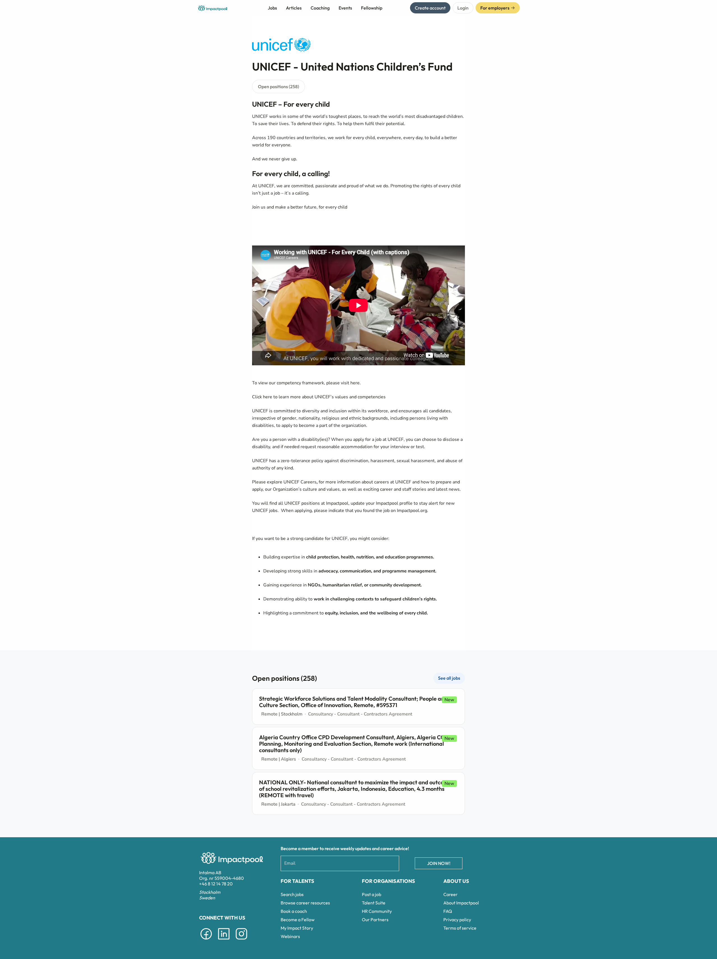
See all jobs (449, 678)
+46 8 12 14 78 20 (216, 884)
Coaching (320, 8)
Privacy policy (457, 919)
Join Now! (438, 863)
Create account (430, 8)
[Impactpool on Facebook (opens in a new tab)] (206, 940)
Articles (294, 8)
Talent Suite (373, 903)
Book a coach (294, 911)
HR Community (377, 911)
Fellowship (371, 8)
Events (345, 8)
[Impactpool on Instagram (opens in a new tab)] (241, 940)
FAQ (447, 911)
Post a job (371, 894)
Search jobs (292, 894)
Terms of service (459, 928)
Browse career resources (305, 903)
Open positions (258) (278, 86)
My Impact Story (297, 928)
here (355, 383)
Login (463, 8)
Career (450, 894)
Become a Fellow (298, 919)
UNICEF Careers (299, 482)
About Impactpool (461, 903)
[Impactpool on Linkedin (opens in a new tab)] (224, 940)
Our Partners (375, 919)
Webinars (290, 936)
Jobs (272, 8)
